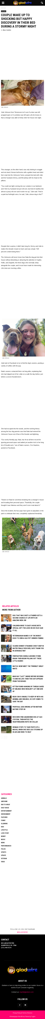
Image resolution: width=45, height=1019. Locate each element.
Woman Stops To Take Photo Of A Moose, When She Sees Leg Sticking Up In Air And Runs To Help (28, 729)
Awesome (4, 801)
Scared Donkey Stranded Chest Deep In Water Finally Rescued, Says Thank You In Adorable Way (28, 648)
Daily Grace (5, 808)
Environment (5, 814)
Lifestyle (4, 830)
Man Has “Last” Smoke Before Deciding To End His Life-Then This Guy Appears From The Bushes (28, 678)
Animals (4, 11)
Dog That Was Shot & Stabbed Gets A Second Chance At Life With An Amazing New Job (27, 617)
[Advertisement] (22, 56)
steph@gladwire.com (26, 992)
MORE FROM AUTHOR (11, 610)
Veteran (4, 858)
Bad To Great (5, 804)
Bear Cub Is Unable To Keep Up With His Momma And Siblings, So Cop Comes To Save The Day (28, 699)
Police (3, 849)
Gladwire (4, 823)
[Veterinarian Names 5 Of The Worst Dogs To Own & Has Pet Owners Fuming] (6, 638)
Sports (3, 852)
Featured (4, 817)
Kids (2, 827)
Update (3, 855)
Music (3, 839)
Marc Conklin (7, 30)
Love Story (5, 833)
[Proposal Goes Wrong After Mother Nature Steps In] (6, 709)
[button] (42, 3)
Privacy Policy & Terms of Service (22, 1013)
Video (3, 862)
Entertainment (6, 811)
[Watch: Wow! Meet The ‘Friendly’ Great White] (6, 668)
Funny (3, 820)
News (3, 842)
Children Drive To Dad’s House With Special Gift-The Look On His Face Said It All (28, 628)
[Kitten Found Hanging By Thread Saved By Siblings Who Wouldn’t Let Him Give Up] (6, 689)
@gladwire (22, 932)
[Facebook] (20, 1005)
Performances (6, 846)
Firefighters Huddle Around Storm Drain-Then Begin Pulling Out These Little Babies (27, 658)
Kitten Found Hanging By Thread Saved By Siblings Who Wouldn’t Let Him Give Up (28, 689)
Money (3, 836)
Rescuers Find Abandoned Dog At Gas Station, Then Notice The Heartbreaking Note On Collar (27, 719)
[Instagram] (25, 1005)
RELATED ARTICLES (10, 606)
